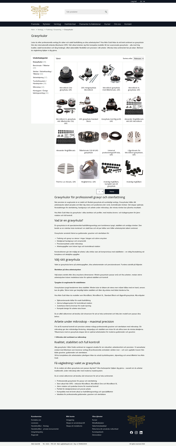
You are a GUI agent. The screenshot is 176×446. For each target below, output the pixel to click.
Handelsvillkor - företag (40, 426)
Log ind (133, 1)
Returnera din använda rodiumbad (105, 429)
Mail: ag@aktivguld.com (65, 444)
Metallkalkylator (98, 423)
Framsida (35, 24)
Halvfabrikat (70, 24)
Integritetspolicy (37, 432)
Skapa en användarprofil (75, 423)
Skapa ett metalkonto (74, 426)
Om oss (117, 24)
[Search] (106, 11)
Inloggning (70, 420)
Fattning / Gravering (53, 30)
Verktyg (57, 24)
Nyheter (46, 24)
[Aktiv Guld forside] (39, 12)
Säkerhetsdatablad (99, 426)
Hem (33, 30)
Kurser (107, 24)
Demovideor (96, 435)
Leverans (34, 423)
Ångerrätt (34, 435)
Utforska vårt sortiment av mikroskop (71, 337)
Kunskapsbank (97, 432)
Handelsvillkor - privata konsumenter (45, 429)
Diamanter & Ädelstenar (90, 24)
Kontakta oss (36, 420)
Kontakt (128, 24)
